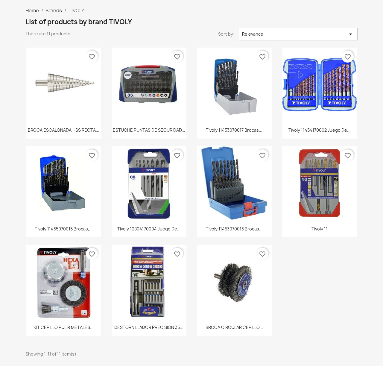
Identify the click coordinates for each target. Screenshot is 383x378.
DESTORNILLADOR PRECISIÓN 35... (148, 327)
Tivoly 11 (319, 229)
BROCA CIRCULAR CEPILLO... (234, 327)
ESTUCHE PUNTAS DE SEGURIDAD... (149, 130)
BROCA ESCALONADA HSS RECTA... (63, 130)
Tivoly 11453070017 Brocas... (234, 130)
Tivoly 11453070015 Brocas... (234, 229)
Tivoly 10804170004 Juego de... (149, 229)
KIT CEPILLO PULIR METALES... (64, 327)
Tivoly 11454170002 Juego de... (319, 130)
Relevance (298, 34)
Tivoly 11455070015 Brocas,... (64, 229)
